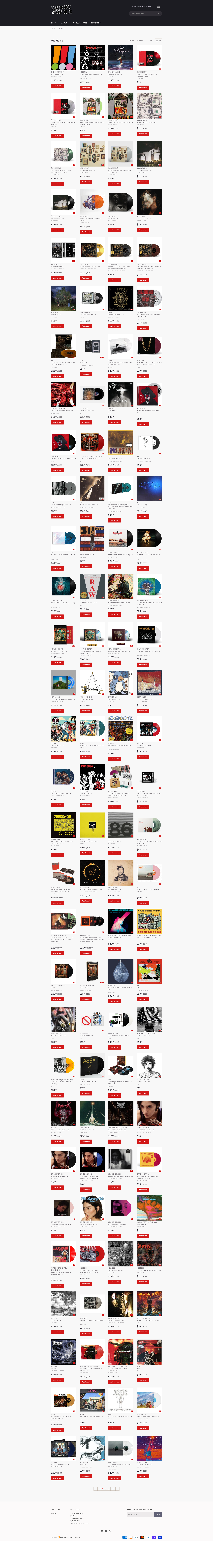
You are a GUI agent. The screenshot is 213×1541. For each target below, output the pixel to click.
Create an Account (145, 7)
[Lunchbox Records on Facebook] (106, 1531)
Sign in (134, 7)
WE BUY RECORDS (80, 23)
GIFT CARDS (96, 23)
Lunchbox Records (68, 1537)
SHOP (53, 23)
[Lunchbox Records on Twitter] (102, 1531)
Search (53, 1513)
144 (113, 1489)
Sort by (131, 41)
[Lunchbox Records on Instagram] (110, 1531)
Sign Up (158, 1515)
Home (53, 29)
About (64, 23)
